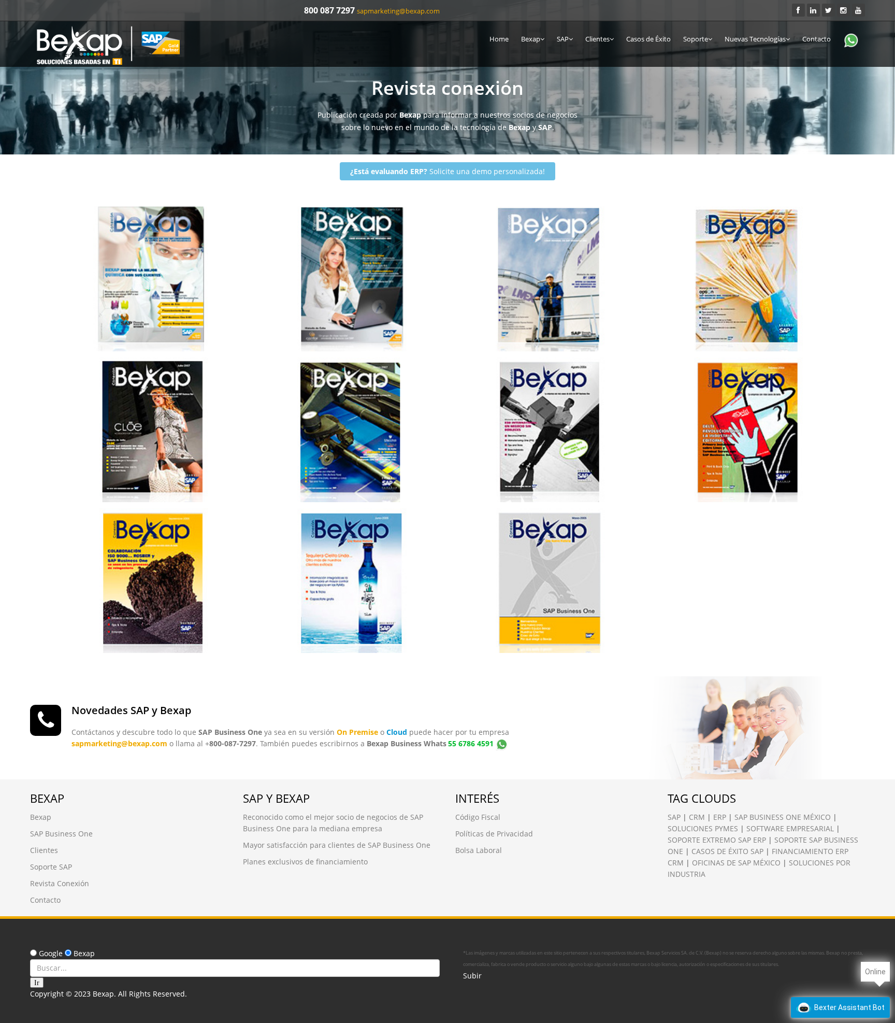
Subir (472, 976)
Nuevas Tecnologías (755, 39)
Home (499, 39)
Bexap (530, 39)
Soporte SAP (51, 867)
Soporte (695, 39)
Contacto (816, 39)
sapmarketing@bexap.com (398, 11)
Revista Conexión (102, 216)
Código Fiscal (477, 817)
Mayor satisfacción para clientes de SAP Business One (336, 845)
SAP (563, 39)
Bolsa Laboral (478, 850)
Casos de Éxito (648, 39)
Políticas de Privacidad (494, 834)
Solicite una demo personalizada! (447, 171)
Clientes (597, 39)
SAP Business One (61, 834)
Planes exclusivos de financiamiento (305, 861)
